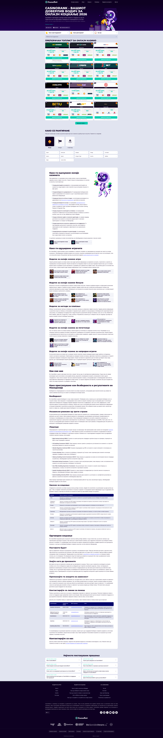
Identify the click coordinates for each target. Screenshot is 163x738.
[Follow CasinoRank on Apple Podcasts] (116, 712)
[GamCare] (68, 724)
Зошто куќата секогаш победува (80, 688)
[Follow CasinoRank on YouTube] (110, 712)
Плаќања (97, 2)
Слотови (57, 695)
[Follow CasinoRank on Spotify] (113, 712)
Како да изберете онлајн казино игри (80, 690)
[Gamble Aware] (96, 724)
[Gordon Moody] (79, 724)
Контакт (105, 690)
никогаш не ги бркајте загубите (91, 554)
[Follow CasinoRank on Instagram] (104, 712)
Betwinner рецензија (57, 60)
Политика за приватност (104, 697)
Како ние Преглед (104, 693)
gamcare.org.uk (74, 620)
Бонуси (89, 2)
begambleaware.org (75, 615)
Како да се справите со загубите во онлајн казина (79, 697)
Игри (83, 2)
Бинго (56, 688)
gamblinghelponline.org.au (77, 625)
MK (46, 712)
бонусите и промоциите (67, 200)
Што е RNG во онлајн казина (80, 695)
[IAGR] (53, 724)
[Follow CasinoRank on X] (107, 712)
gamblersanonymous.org (76, 607)
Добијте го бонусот (81, 59)
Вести (116, 2)
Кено (57, 690)
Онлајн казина (74, 2)
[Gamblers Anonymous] (59, 724)
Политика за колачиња (69, 736)
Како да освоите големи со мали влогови (80, 693)
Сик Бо (56, 693)
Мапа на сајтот (96, 736)
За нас (104, 688)
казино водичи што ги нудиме (90, 255)
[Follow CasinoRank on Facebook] (101, 712)
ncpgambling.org (74, 612)
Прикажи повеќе (81, 123)
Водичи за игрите (107, 2)
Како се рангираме (104, 695)
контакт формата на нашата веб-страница (76, 643)
